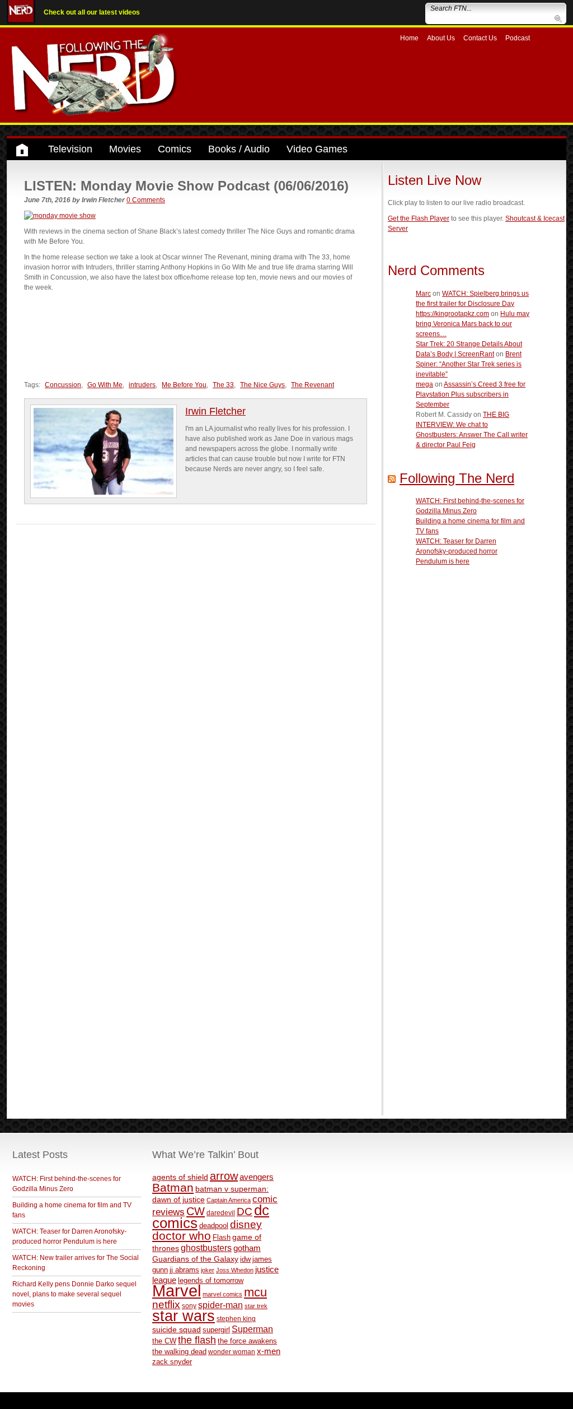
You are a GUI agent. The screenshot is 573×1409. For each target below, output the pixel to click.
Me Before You (184, 385)
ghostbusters (206, 1248)
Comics (174, 149)
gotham (247, 1248)
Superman (252, 1329)
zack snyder (172, 1362)
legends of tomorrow (210, 1281)
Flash (222, 1237)
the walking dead (179, 1351)
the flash (197, 1340)
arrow (224, 1176)
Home (409, 38)
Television (70, 149)
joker (207, 1270)
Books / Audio (239, 149)
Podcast (517, 38)
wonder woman (231, 1351)
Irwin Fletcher (215, 411)
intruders (142, 385)
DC (244, 1211)
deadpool (213, 1225)
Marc (423, 293)
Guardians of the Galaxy (195, 1258)
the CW (164, 1341)
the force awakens (247, 1341)
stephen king (236, 1318)
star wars (183, 1316)
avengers (256, 1177)
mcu (255, 1292)
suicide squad (176, 1330)
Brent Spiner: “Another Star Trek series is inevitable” (469, 364)
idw (245, 1259)
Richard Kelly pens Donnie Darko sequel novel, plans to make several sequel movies (74, 1294)
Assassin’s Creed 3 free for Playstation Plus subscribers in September (470, 394)
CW (195, 1211)
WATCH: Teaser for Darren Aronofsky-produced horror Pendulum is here (456, 551)
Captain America (228, 1200)
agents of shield (180, 1177)
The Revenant (312, 385)
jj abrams (184, 1270)
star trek (256, 1306)
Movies (125, 149)
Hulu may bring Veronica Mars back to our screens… (472, 324)
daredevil (220, 1212)
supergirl (216, 1330)
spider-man (220, 1305)
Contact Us (480, 38)
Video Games (316, 149)
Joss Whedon (234, 1270)
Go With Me (105, 385)
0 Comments (145, 200)
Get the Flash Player (418, 218)
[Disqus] (195, 664)
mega (424, 384)
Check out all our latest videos (92, 12)
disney (246, 1224)
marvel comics (222, 1294)
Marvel (176, 1290)
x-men (268, 1351)
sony (189, 1306)
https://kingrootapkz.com (452, 314)
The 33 (223, 385)
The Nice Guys (262, 385)
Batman (173, 1187)
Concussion (63, 385)
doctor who (181, 1236)
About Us (441, 38)
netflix (166, 1304)
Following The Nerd (457, 478)
